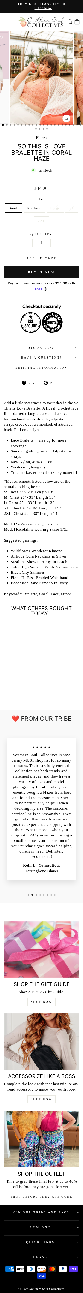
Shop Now (41, 1002)
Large (55, 208)
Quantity (41, 234)
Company (40, 1227)
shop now (41, 1099)
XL (71, 208)
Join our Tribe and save (40, 1212)
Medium (34, 208)
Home (40, 137)
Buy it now (41, 272)
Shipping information (41, 367)
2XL (41, 221)
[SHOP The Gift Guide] (41, 949)
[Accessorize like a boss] (41, 1041)
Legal (40, 1257)
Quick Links (40, 1242)
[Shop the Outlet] (41, 1139)
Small (13, 208)
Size (42, 199)
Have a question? (41, 357)
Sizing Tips (41, 347)
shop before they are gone (42, 1196)
